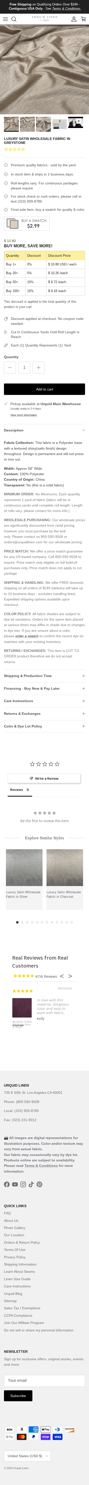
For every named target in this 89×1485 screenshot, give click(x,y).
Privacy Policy (14, 1257)
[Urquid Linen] (44, 19)
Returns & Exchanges (22, 714)
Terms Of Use (14, 1250)
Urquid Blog (13, 1294)
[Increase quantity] (38, 368)
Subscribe (18, 1396)
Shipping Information (20, 1264)
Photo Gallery (14, 1228)
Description (13, 430)
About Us (11, 1221)
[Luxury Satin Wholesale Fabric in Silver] (24, 867)
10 (62, 922)
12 (71, 922)
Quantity (11, 357)
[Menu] (5, 19)
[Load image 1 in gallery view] (44, 69)
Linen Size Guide (17, 1279)
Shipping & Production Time (28, 676)
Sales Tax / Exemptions (22, 1308)
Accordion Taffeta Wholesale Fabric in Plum (22, 1024)
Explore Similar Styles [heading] (44, 838)
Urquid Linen (20, 1468)
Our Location (14, 1235)
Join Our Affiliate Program (24, 1323)
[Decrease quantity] (10, 368)
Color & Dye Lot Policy (23, 726)
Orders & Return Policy (22, 1242)
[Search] (16, 19)
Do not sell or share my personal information (38, 1330)
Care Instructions (18, 701)
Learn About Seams (19, 1271)
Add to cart (44, 389)
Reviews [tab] (16, 789)
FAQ (7, 1213)
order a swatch (27, 636)
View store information (23, 415)
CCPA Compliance (18, 1315)
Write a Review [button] (47, 778)
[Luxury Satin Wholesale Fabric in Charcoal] (64, 867)
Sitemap (10, 1301)
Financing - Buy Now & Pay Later (32, 688)
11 (67, 922)
